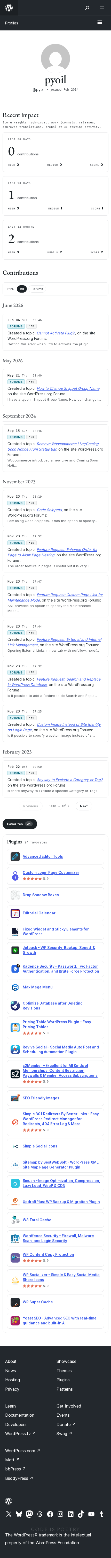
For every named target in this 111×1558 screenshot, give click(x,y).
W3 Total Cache (37, 1220)
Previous (30, 806)
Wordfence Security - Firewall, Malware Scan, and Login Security (58, 1238)
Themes (64, 1370)
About (11, 1361)
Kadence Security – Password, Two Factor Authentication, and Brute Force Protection (61, 968)
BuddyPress (19, 1478)
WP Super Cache (38, 1302)
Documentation (19, 1415)
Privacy (12, 1389)
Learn (10, 1406)
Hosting (12, 1379)
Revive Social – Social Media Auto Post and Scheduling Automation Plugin (61, 1049)
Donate (66, 1424)
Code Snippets (49, 509)
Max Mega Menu (38, 987)
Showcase (66, 1361)
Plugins (63, 1379)
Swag (64, 1433)
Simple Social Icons (40, 1146)
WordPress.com (22, 1450)
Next (84, 806)
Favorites (19, 824)
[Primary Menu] (99, 22)
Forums (37, 289)
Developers (16, 1424)
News (10, 1370)
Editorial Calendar (39, 913)
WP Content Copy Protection (48, 1254)
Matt (12, 1459)
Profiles (11, 23)
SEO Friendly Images (41, 1098)
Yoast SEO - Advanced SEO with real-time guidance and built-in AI (60, 1320)
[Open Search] (87, 8)
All (22, 289)
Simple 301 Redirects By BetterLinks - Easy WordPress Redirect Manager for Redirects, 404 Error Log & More (61, 1119)
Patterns (65, 1389)
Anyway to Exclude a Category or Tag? (69, 779)
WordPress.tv (20, 1433)
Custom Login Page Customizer (51, 872)
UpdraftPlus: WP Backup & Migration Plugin (61, 1201)
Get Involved (69, 1406)
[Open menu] (102, 8)
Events (63, 1415)
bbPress (15, 1468)
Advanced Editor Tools (43, 856)
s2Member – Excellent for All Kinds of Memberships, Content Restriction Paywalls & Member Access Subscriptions (60, 1070)
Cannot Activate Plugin (56, 333)
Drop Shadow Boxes (41, 895)
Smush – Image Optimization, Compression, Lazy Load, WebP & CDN (61, 1183)
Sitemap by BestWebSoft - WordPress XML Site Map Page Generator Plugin (61, 1164)
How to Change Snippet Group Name (68, 388)
